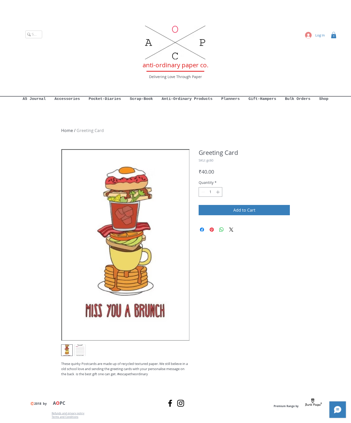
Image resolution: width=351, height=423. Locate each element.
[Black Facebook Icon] (170, 403)
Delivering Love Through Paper (175, 76)
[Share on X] (231, 230)
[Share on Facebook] (202, 230)
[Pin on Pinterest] (212, 230)
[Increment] (218, 191)
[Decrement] (202, 191)
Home (67, 130)
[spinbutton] (210, 191)
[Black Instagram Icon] (180, 403)
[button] (333, 35)
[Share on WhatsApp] (221, 230)
